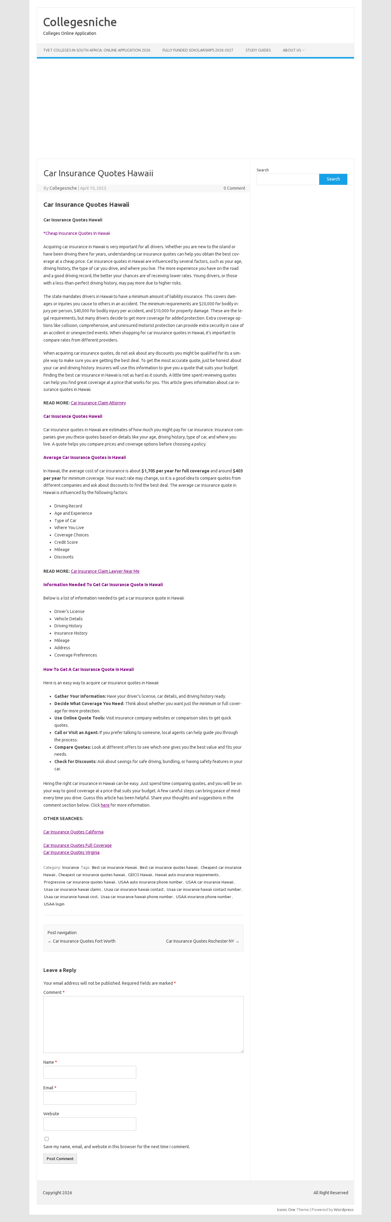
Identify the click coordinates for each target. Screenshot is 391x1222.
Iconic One (286, 1209)
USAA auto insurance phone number (150, 882)
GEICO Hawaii (140, 875)
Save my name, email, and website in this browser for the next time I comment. (116, 1146)
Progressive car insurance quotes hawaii (79, 882)
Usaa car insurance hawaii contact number (204, 889)
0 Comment (234, 188)
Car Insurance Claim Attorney (98, 402)
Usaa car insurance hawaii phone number (137, 896)
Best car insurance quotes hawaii (169, 867)
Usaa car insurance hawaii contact (134, 889)
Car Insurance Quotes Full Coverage (77, 845)
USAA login (54, 904)
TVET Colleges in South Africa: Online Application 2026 (96, 50)
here (105, 805)
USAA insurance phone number (203, 896)
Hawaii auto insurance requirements (187, 875)
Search (263, 170)
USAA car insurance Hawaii (209, 882)
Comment (54, 992)
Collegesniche (80, 21)
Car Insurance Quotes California (73, 832)
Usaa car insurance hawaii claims (72, 889)
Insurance (70, 867)
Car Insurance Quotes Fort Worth (81, 941)
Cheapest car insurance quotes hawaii (91, 875)
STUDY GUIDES (258, 50)
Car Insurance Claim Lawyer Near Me (105, 571)
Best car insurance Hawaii (114, 867)
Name (50, 1062)
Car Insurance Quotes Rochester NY (202, 941)
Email (50, 1087)
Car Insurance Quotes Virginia (71, 852)
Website (51, 1113)
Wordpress (344, 1209)
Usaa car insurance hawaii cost (71, 896)
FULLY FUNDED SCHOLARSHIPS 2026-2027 (198, 50)
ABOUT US (292, 50)
